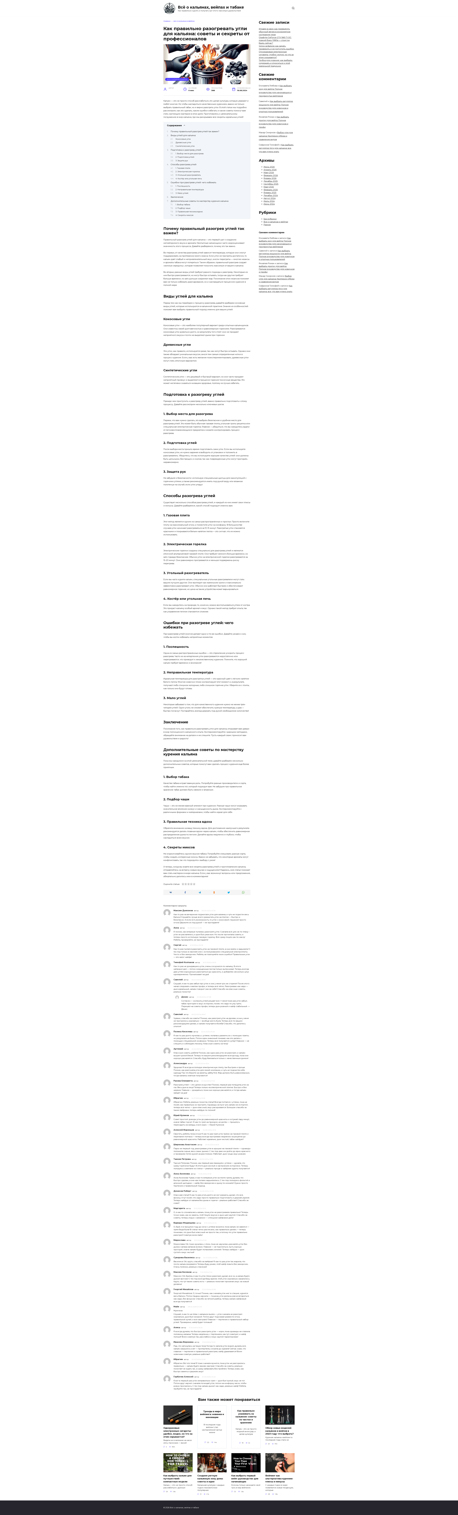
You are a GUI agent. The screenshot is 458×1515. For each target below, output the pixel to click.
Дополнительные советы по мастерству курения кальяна (199, 201)
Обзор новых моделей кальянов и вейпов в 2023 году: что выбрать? (279, 1431)
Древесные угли (183, 142)
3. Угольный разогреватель (188, 175)
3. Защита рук (182, 161)
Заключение (177, 197)
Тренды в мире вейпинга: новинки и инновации (212, 1414)
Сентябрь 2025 (271, 184)
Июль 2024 (269, 201)
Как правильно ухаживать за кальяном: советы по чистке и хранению (246, 1417)
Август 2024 (270, 198)
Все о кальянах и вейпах (177, 79)
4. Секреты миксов (184, 215)
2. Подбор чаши (183, 208)
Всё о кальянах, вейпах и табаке (211, 7)
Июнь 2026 (269, 167)
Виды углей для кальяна (183, 135)
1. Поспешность (183, 186)
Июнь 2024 (269, 204)
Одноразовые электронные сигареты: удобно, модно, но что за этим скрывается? (276, 55)
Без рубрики (270, 219)
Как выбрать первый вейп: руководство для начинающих (244, 1478)
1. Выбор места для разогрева (189, 154)
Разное (267, 225)
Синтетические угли (185, 146)
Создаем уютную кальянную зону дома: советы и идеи (210, 1478)
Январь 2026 (270, 178)
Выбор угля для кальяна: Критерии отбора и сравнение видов (276, 136)
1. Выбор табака (183, 205)
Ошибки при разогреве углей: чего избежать (193, 182)
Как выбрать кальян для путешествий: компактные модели (177, 1478)
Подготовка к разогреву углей (186, 150)
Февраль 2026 (271, 175)
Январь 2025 (270, 193)
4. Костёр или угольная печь (189, 179)
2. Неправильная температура (190, 190)
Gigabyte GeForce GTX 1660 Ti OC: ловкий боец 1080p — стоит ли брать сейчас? (275, 40)
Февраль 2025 (271, 190)
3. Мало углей (182, 193)
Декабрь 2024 (271, 195)
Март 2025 (269, 187)
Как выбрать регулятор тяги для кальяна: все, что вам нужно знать (276, 148)
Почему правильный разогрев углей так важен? (195, 131)
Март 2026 (269, 172)
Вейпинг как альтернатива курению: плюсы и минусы (279, 1478)
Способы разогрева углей (183, 164)
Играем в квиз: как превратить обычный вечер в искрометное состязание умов (274, 32)
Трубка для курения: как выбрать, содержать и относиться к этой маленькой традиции (276, 63)
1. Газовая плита (183, 168)
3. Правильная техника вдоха (189, 212)
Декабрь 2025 (271, 181)
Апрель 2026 (270, 170)
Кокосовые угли (183, 139)
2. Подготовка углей (185, 157)
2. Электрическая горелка (188, 172)
